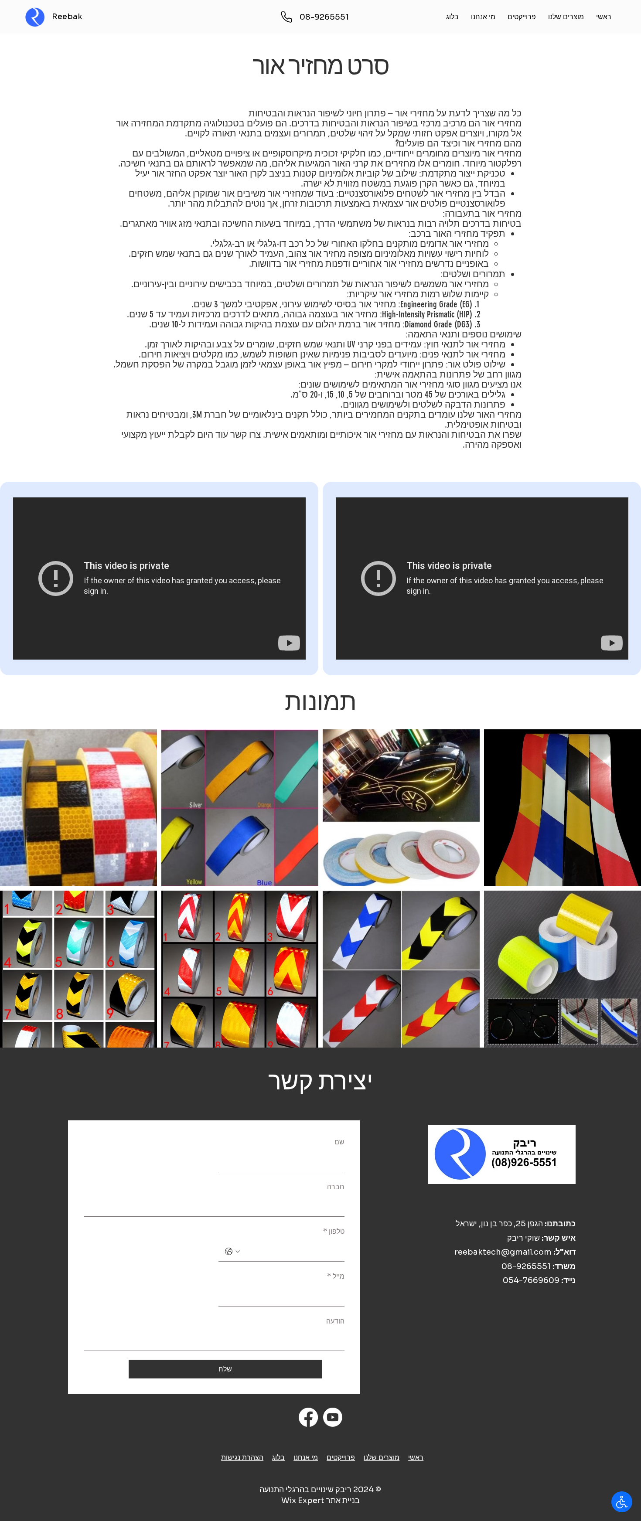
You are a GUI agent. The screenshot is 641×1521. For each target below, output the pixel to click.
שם (339, 1142)
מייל (335, 1276)
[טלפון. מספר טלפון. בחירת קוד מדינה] (232, 1251)
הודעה (335, 1321)
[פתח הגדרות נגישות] (621, 1501)
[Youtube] (332, 1417)
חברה (335, 1186)
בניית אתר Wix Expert (320, 1500)
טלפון (333, 1231)
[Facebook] (308, 1417)
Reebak (67, 16)
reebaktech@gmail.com (503, 1252)
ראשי (415, 1457)
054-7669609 (531, 1280)
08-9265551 (526, 1266)
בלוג (278, 1457)
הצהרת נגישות (242, 1457)
